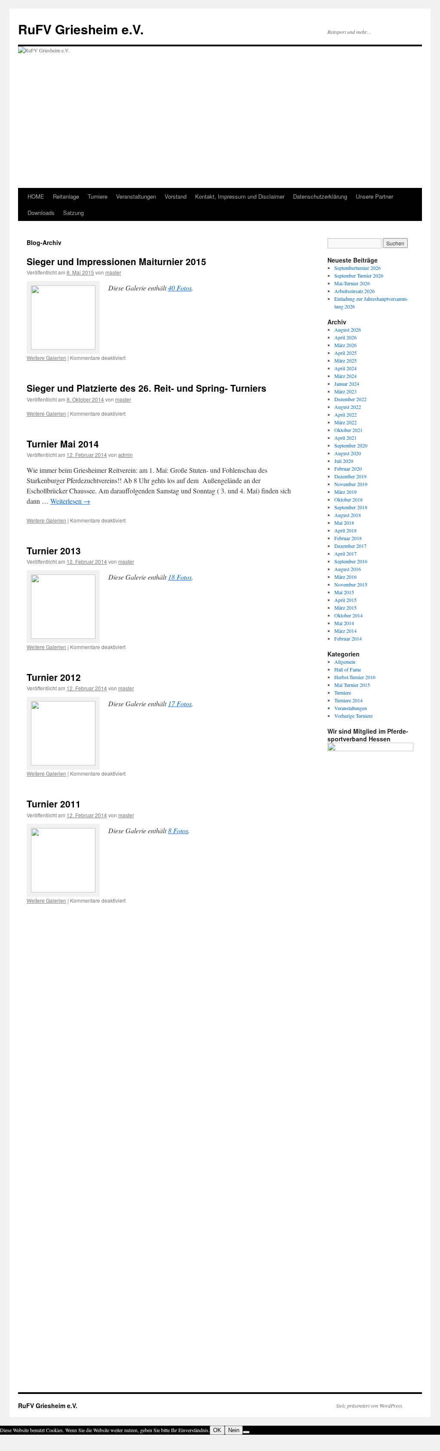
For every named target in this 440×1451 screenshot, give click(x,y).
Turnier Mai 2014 (63, 443)
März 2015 (345, 607)
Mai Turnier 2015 (352, 684)
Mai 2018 (344, 522)
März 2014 (345, 630)
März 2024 (345, 375)
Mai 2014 (344, 623)
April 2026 (345, 337)
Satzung (73, 213)
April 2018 (345, 530)
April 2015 (345, 599)
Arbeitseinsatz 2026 (354, 290)
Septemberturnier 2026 (357, 267)
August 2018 (347, 514)
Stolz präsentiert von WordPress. (369, 1405)
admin (125, 454)
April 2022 (345, 414)
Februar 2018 (348, 538)
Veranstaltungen (136, 196)
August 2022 (347, 406)
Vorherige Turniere (353, 715)
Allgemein (344, 661)
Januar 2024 (346, 383)
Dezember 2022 (350, 399)
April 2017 (345, 553)
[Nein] (246, 1432)
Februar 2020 (348, 468)
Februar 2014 (348, 638)
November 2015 (350, 584)
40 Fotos (180, 287)
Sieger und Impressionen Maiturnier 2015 (116, 261)
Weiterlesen (70, 500)
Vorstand (175, 196)
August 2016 (347, 568)
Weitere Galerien (46, 357)
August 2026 (347, 329)
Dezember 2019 (350, 476)
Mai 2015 (344, 592)
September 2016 (350, 561)
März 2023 (345, 391)
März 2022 (345, 422)
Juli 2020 (343, 460)
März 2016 (345, 576)
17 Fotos (180, 703)
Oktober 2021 (348, 429)
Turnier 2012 (54, 677)
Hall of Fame (347, 669)
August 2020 (347, 453)
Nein (233, 1430)
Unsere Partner (374, 196)
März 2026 (345, 345)
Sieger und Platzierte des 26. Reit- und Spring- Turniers (146, 387)
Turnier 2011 (54, 803)
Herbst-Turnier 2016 (355, 677)
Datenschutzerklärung (320, 196)
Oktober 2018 (348, 499)
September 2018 (350, 507)
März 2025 (345, 360)
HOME (36, 196)
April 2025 (345, 352)
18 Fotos (180, 576)
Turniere (97, 196)
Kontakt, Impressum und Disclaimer (239, 196)
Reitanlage (66, 196)
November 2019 (350, 484)
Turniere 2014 (348, 700)
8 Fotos (178, 830)
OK (217, 1430)
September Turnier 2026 (358, 275)
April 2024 (345, 368)
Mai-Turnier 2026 (352, 283)
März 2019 (345, 491)
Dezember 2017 (350, 545)
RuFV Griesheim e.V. (81, 29)
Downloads (41, 213)
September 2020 (350, 445)
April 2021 (345, 437)
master (113, 272)
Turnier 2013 (54, 550)
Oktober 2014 (348, 615)
